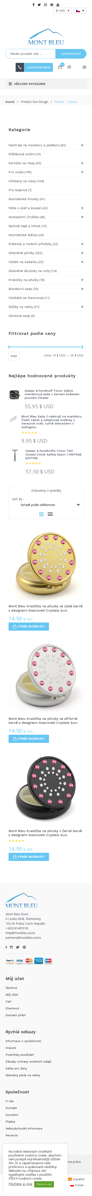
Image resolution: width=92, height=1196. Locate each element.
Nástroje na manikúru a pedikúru (34, 145)
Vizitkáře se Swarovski (26, 298)
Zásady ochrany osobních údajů (28, 1061)
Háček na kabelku (23, 262)
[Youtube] (57, 5)
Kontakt (11, 1108)
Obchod (11, 987)
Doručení (12, 1114)
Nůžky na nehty (21, 307)
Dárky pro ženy (16, 1068)
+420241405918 (38, 67)
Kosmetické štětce (23, 235)
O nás (10, 1101)
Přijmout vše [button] (44, 1184)
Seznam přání (15, 1015)
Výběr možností (31, 626)
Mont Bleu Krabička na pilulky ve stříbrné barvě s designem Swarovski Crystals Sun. (43, 721)
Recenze (12, 1135)
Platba (10, 1121)
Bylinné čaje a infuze (24, 226)
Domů (10, 101)
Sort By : (18, 499)
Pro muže (16, 172)
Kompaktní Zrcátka (24, 217)
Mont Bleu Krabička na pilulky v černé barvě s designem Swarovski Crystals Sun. (45, 833)
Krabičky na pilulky (24, 280)
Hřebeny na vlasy (22, 181)
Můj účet (12, 994)
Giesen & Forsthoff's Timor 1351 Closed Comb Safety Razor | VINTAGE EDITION (53, 454)
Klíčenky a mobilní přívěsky (30, 244)
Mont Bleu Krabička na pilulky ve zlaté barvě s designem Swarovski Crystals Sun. (46, 608)
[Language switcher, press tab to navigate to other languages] (80, 10)
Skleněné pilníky (21, 253)
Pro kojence (18, 190)
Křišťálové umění (22, 154)
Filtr (14, 356)
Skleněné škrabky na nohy (29, 271)
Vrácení (11, 1048)
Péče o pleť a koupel (25, 208)
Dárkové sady (19, 316)
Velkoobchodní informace (24, 1128)
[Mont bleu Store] (46, 37)
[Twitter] (39, 5)
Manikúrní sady (20, 289)
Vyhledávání (71, 54)
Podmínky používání (20, 1054)
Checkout (12, 1008)
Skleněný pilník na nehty (23, 1075)
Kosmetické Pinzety (24, 199)
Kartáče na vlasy (22, 163)
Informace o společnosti (23, 1041)
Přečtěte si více (20, 1184)
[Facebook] (33, 5)
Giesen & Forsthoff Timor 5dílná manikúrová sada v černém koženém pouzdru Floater (52, 394)
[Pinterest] (51, 5)
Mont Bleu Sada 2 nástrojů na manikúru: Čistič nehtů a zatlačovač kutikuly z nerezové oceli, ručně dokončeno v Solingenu (51, 422)
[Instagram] (45, 5)
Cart (9, 1001)
